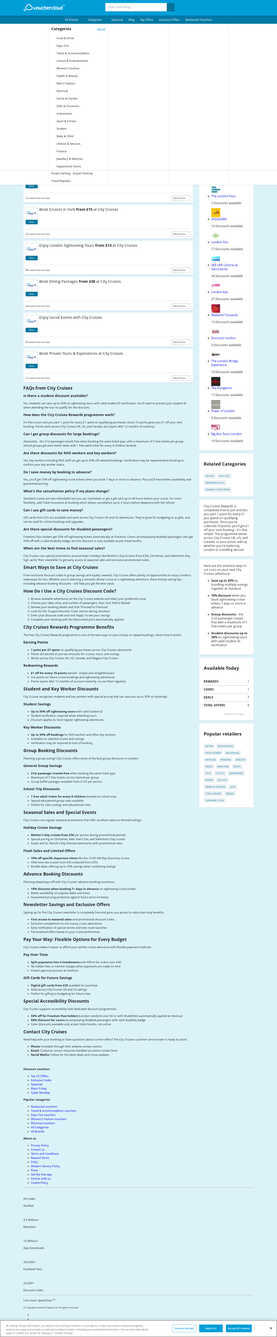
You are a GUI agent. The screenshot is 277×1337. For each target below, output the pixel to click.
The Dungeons (221, 388)
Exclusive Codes (41, 1080)
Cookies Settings (184, 1328)
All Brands (37, 1131)
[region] (138, 1328)
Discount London (223, 338)
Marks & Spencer (215, 786)
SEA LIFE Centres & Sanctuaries (224, 267)
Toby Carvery (213, 793)
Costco (220, 773)
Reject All (211, 1328)
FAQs (34, 1162)
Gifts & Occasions (67, 106)
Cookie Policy (39, 1183)
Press (34, 1170)
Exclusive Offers (169, 19)
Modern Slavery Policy (45, 1166)
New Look (223, 766)
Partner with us (41, 1178)
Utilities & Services (68, 144)
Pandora (225, 759)
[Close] (271, 1328)
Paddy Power (213, 753)
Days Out (62, 46)
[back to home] (44, 7)
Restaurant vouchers (198, 19)
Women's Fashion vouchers (49, 1119)
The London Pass (223, 196)
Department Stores (68, 166)
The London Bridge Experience (224, 363)
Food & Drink (65, 38)
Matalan (210, 759)
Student (61, 128)
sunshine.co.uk (214, 800)
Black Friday (39, 1088)
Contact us (37, 1149)
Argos (209, 766)
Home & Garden (67, 98)
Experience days (215, 482)
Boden (209, 780)
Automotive (64, 113)
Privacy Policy (40, 1145)
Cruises (209, 476)
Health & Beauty (67, 76)
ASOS (208, 773)
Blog (131, 19)
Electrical (62, 91)
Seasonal (117, 19)
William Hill (233, 753)
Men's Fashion (65, 83)
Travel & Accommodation (72, 53)
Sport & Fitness (66, 121)
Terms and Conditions (45, 1153)
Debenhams (236, 773)
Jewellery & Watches (69, 159)
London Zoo (219, 242)
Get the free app (41, 1174)
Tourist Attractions (217, 489)
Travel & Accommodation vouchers (53, 1111)
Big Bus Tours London (226, 434)
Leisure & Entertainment (72, 61)
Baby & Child (64, 136)
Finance (61, 151)
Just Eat (222, 780)
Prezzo (230, 793)
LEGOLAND (219, 219)
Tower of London (223, 411)
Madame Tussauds (224, 315)
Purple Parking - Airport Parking (72, 173)
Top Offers (146, 19)
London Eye (219, 292)
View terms (179, 198)
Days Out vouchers (43, 1115)
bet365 (209, 746)
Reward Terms (40, 1158)
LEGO (233, 786)
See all (101, 29)
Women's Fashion (68, 68)
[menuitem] (73, 19)
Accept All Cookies (238, 1328)
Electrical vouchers (43, 1123)
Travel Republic (61, 181)
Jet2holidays (225, 746)
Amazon (240, 759)
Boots (237, 766)
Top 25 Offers (39, 1076)
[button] (73, 19)
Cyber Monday (40, 1092)
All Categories (40, 1127)
